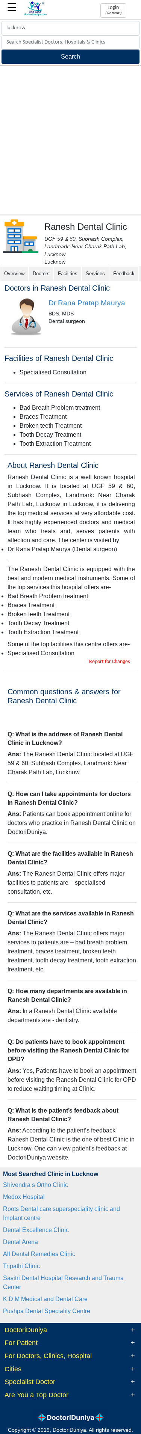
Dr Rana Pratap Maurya (87, 303)
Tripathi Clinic (21, 1266)
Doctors (41, 273)
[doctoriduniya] (35, 14)
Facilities (67, 273)
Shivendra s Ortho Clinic (35, 1185)
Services (95, 273)
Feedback (124, 273)
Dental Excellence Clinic (36, 1230)
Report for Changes (109, 661)
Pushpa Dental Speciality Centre (46, 1311)
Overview (14, 273)
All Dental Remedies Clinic (39, 1254)
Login (113, 10)
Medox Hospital (24, 1197)
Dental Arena (20, 1242)
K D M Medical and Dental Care (45, 1299)
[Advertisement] (70, 139)
